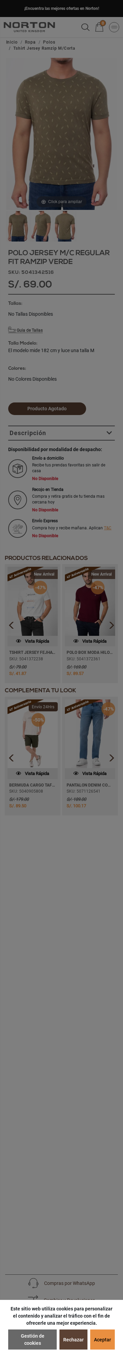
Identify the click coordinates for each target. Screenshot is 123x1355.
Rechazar (73, 1339)
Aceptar (102, 1339)
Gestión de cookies (32, 1339)
